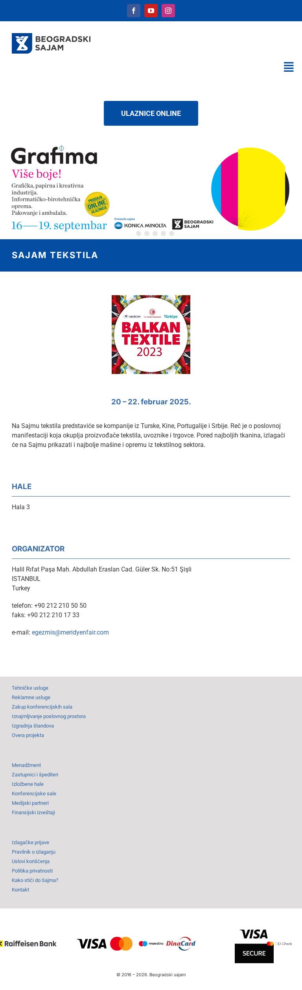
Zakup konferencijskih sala (42, 707)
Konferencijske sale (34, 793)
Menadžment (26, 765)
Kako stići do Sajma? (35, 880)
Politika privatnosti (32, 871)
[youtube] (151, 10)
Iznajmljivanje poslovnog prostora (49, 716)
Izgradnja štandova (33, 726)
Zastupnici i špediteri (35, 775)
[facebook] (133, 10)
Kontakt (20, 890)
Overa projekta (28, 735)
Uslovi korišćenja (31, 861)
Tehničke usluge (30, 688)
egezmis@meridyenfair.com (70, 632)
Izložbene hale (28, 784)
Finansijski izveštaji (33, 812)
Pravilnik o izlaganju (33, 852)
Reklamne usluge (31, 697)
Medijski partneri (30, 803)
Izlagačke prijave (30, 842)
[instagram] (168, 10)
